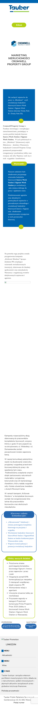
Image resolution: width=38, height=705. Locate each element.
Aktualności (7, 655)
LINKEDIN (10, 644)
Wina (4, 665)
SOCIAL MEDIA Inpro (31, 626)
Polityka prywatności (10, 691)
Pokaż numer (19, 702)
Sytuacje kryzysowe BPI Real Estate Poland (11, 626)
